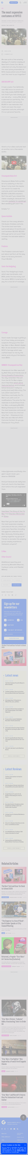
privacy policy (20, 1149)
